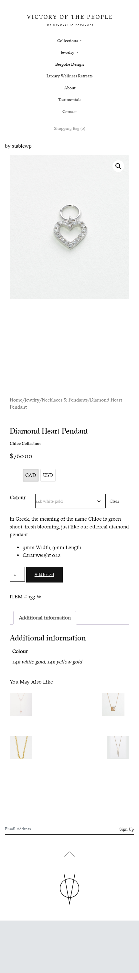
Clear (114, 501)
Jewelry (32, 400)
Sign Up (126, 829)
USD (48, 475)
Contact (69, 111)
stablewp (22, 146)
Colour (18, 497)
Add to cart (44, 574)
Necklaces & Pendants (65, 400)
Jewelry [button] (68, 52)
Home (16, 400)
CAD (30, 475)
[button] (118, 166)
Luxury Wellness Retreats (69, 76)
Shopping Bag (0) (69, 128)
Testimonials (69, 99)
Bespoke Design (69, 64)
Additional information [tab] (45, 618)
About (69, 88)
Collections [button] (68, 40)
